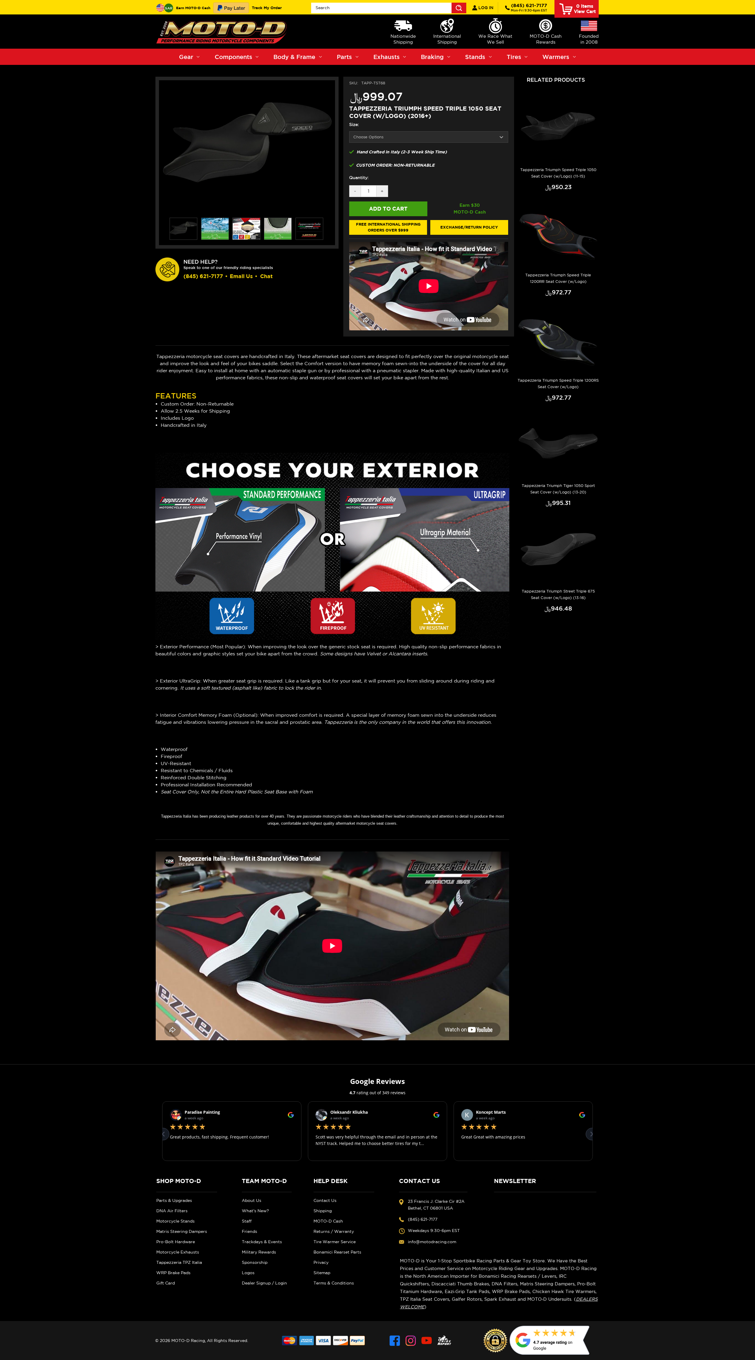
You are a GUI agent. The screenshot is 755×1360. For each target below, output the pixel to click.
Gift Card (165, 1283)
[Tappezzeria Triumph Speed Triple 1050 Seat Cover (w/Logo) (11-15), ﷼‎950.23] (558, 129)
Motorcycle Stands (175, 1221)
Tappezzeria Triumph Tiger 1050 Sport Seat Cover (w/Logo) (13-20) (558, 488)
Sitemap (322, 1272)
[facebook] (395, 1341)
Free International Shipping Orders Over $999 (388, 227)
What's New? (255, 1210)
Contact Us (325, 1200)
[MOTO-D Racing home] (222, 31)
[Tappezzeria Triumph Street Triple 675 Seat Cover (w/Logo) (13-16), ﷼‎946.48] (558, 551)
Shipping (323, 1210)
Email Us (241, 276)
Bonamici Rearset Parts (337, 1252)
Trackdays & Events (262, 1241)
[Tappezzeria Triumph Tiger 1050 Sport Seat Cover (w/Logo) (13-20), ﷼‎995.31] (558, 445)
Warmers (555, 56)
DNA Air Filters (172, 1210)
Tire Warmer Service (335, 1241)
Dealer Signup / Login (264, 1283)
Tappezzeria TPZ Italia (179, 1262)
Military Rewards (259, 1252)
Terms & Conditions (334, 1283)
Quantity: (359, 177)
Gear (186, 56)
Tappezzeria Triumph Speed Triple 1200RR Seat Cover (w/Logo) (558, 278)
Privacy (321, 1262)
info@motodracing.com (432, 1241)
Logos (248, 1272)
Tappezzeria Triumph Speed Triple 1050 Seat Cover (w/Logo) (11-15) (558, 173)
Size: (354, 124)
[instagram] (411, 1341)
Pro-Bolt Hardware (175, 1241)
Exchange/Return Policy (469, 227)
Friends (249, 1231)
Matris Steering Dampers (181, 1231)
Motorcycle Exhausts (177, 1252)
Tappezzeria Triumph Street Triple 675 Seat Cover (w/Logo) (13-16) (558, 594)
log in (485, 7)
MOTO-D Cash (328, 1221)
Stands (475, 56)
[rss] (444, 1341)
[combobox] (388, 8)
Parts (344, 56)
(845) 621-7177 (529, 7)
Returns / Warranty (334, 1231)
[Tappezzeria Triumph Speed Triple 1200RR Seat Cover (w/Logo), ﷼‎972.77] (558, 235)
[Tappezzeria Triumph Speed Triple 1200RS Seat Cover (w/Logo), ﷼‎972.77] (558, 340)
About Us (251, 1200)
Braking (432, 56)
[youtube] (426, 1341)
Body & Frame (294, 56)
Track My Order (267, 7)
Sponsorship (254, 1262)
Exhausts (386, 56)
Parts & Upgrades (174, 1200)
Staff (247, 1221)
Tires (514, 56)
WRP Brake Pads (173, 1272)
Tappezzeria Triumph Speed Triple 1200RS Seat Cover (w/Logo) (558, 383)
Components (233, 56)
